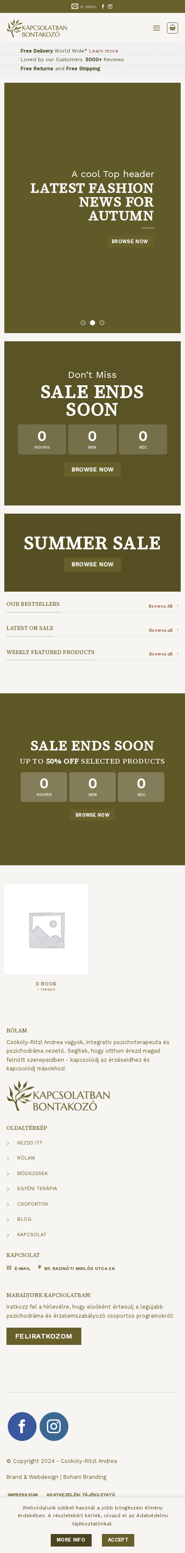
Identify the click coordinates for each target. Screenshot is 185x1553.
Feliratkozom (44, 1336)
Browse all (161, 630)
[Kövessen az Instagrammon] (110, 6)
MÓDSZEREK (32, 1173)
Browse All (160, 606)
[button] (156, 28)
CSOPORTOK (32, 1204)
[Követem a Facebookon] (103, 6)
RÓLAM (26, 1158)
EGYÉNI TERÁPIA (37, 1188)
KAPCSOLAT (31, 1235)
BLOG (24, 1219)
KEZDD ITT (30, 1143)
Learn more (103, 51)
